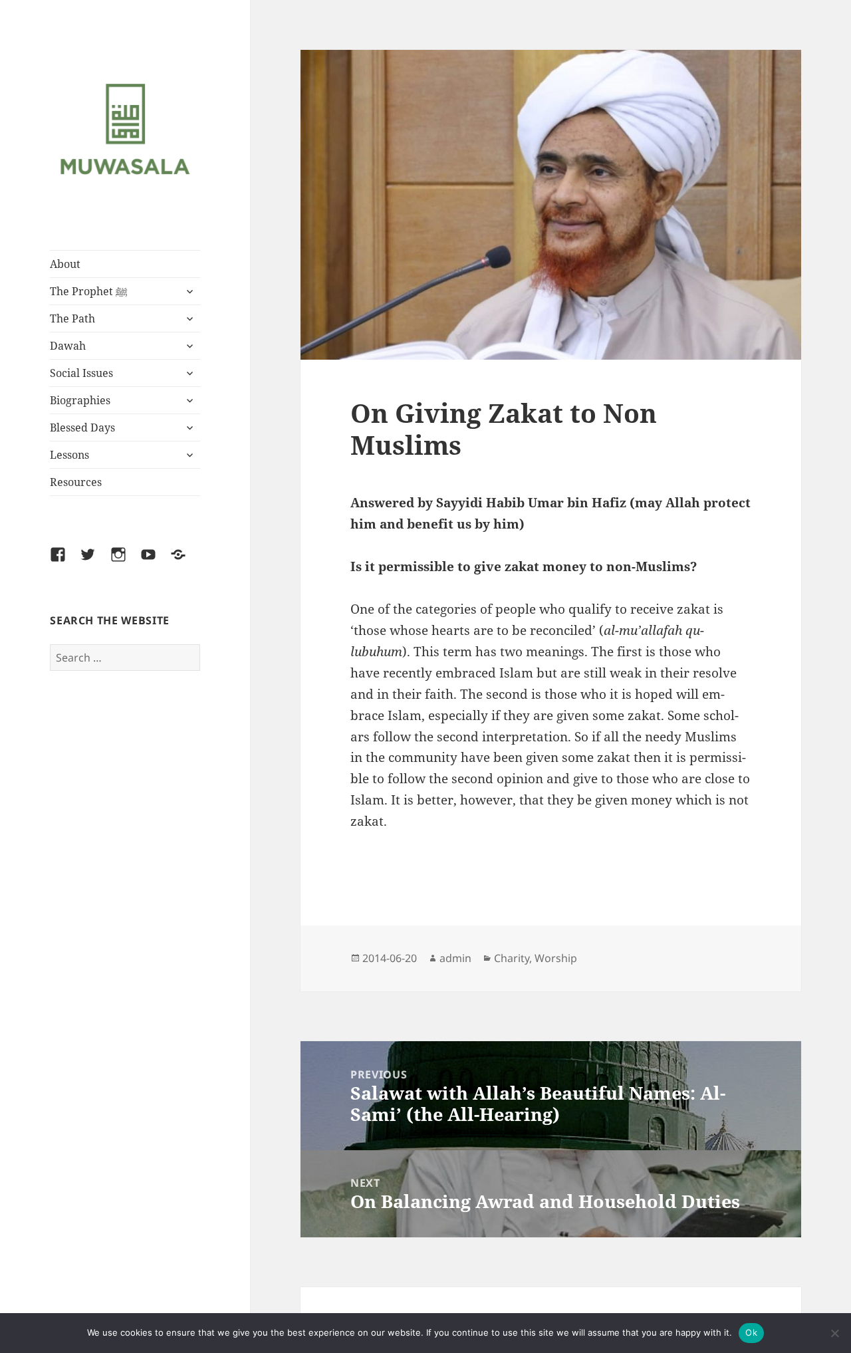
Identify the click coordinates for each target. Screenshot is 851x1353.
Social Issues (81, 373)
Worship (556, 958)
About (65, 264)
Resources (76, 482)
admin (455, 958)
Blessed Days (82, 427)
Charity (511, 958)
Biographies (80, 400)
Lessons (69, 454)
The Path (72, 318)
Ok (751, 1332)
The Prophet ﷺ (89, 291)
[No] (834, 1333)
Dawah (68, 345)
